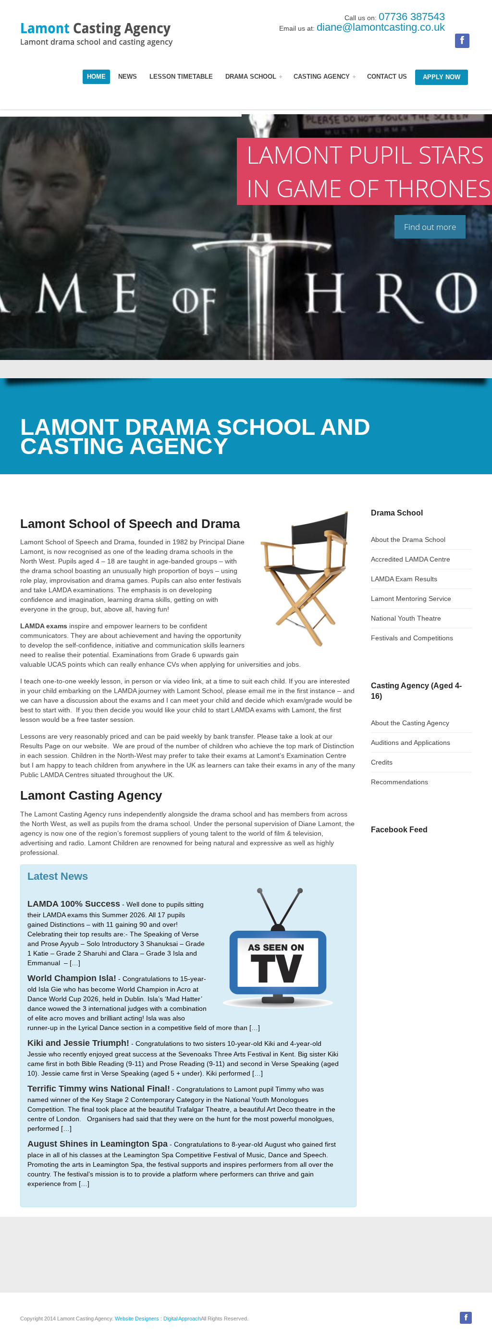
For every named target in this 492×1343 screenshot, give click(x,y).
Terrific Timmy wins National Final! (98, 1088)
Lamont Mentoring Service (411, 598)
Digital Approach (182, 1318)
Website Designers (137, 1318)
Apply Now (441, 77)
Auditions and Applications (410, 742)
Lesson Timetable (181, 76)
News (127, 76)
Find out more (430, 226)
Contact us (387, 76)
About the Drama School (408, 539)
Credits (382, 762)
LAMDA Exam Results (404, 579)
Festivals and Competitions (412, 638)
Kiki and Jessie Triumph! (78, 1043)
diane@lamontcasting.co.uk (381, 27)
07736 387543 (412, 17)
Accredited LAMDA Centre (410, 559)
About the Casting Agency (410, 723)
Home (96, 76)
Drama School (251, 76)
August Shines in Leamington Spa (97, 1144)
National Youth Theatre (406, 618)
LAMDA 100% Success (73, 904)
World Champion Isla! (71, 978)
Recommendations (399, 782)
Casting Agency (323, 76)
